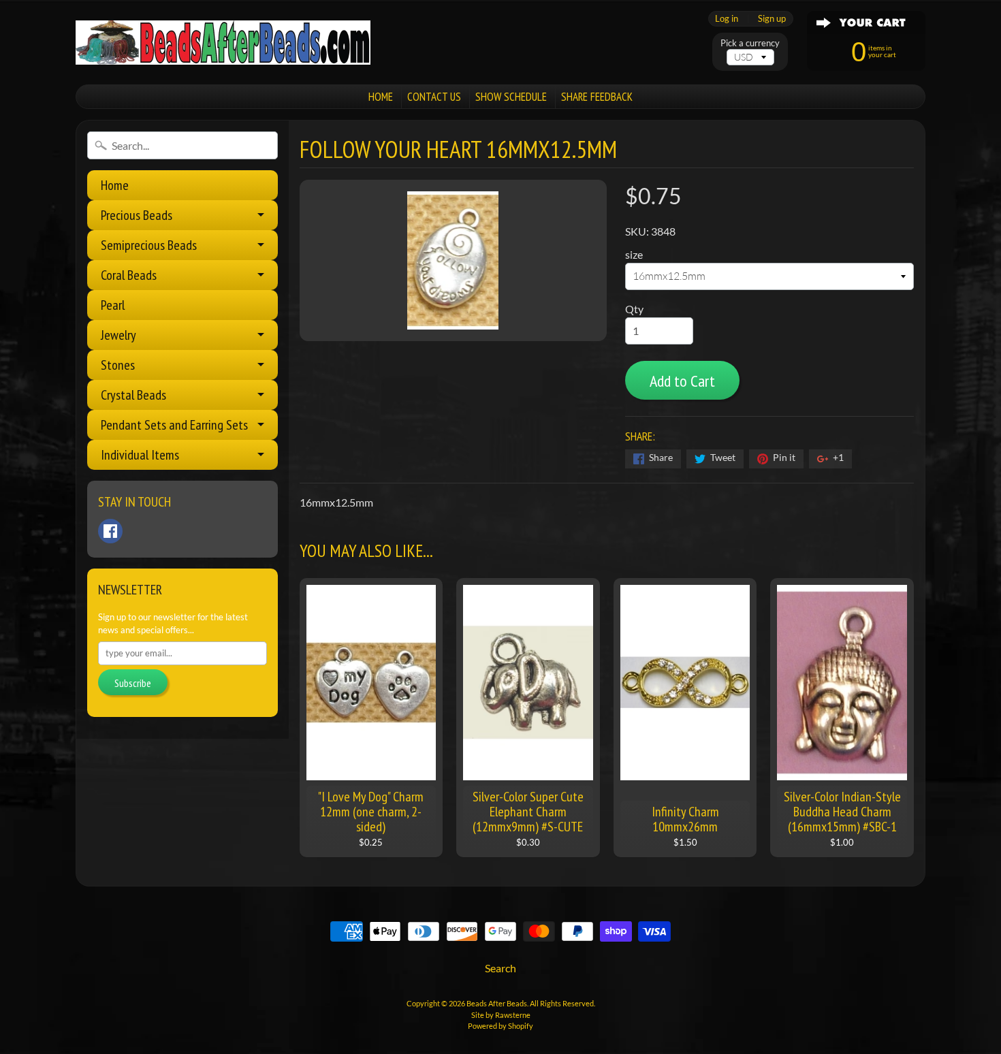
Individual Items (140, 455)
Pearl (113, 305)
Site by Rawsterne (500, 1014)
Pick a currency (750, 43)
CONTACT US (434, 96)
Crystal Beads (133, 395)
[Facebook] (110, 531)
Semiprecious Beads (149, 245)
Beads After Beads (496, 1003)
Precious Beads (136, 215)
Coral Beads (129, 275)
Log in (726, 18)
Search (500, 967)
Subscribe (132, 683)
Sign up (772, 18)
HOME (380, 96)
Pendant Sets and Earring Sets (174, 425)
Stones (118, 365)
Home (115, 185)
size (634, 254)
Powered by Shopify (500, 1025)
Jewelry (118, 335)
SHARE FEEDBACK (597, 96)
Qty (634, 308)
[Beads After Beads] (223, 42)
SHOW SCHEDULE (511, 96)
